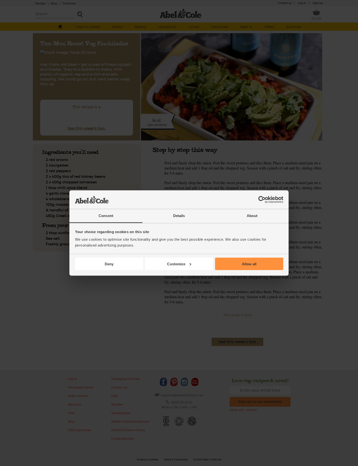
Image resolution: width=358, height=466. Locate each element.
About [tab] (252, 216)
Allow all (249, 264)
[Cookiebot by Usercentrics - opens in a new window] (262, 199)
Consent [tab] (106, 216)
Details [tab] (179, 216)
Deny (109, 264)
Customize (176, 264)
